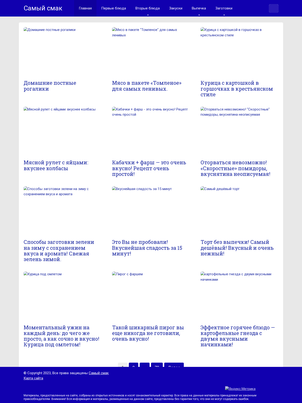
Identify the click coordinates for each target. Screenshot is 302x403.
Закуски (175, 8)
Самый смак (99, 373)
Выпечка (199, 8)
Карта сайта (33, 378)
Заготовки (223, 8)
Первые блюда (113, 8)
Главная (85, 8)
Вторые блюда (147, 8)
